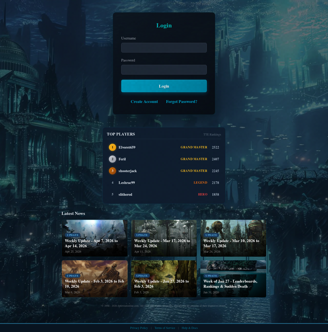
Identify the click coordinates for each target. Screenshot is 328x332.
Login (164, 86)
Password (128, 60)
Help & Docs (190, 328)
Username (128, 38)
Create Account (144, 101)
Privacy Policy (139, 328)
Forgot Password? (181, 101)
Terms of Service (165, 328)
